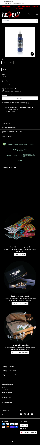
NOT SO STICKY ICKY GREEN (20, 352)
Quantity (5, 81)
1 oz (4, 62)
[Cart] (33, 14)
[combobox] (20, 21)
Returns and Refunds (8, 400)
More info (20, 160)
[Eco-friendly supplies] (20, 326)
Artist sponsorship (7, 402)
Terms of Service (7, 392)
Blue (4, 69)
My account (5, 405)
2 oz (11, 63)
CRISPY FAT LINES (20, 254)
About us (4, 387)
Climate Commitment (8, 390)
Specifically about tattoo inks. (12, 132)
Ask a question (7, 136)
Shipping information (9, 127)
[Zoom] (32, 54)
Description (6, 123)
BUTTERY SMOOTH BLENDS (20, 303)
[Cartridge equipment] (20, 277)
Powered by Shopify (8, 441)
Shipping (4, 95)
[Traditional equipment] (20, 228)
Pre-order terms (6, 395)
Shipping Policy (6, 397)
